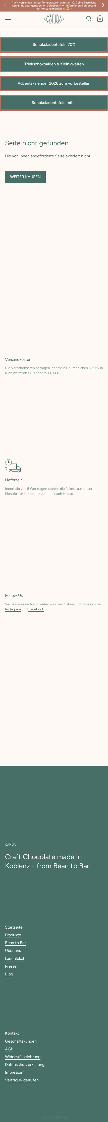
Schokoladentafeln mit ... (54, 102)
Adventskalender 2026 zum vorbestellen (54, 83)
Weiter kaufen (25, 176)
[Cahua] (54, 19)
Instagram (13, 609)
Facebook (36, 609)
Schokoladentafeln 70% (54, 44)
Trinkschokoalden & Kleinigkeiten (54, 64)
